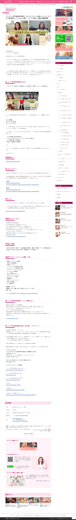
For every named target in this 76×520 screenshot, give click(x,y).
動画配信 (59, 194)
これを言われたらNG (64, 144)
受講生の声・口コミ (40, 1)
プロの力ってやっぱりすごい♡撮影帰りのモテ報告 (66, 227)
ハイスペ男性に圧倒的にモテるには (64, 103)
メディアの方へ (60, 177)
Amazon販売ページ (10, 353)
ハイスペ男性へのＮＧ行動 (63, 142)
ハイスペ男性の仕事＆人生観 (65, 135)
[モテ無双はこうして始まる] (57, 234)
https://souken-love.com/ (13, 318)
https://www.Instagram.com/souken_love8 (14, 389)
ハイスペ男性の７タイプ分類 (64, 98)
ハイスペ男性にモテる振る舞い (65, 119)
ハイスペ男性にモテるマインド (65, 107)
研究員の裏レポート (62, 161)
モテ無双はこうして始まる (65, 233)
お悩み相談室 (61, 164)
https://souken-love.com (11, 375)
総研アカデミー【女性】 (62, 188)
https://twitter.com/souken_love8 (12, 384)
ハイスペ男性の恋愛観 (64, 132)
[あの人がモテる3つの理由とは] (57, 221)
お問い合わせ (67, 1)
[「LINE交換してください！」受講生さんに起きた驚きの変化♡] (57, 207)
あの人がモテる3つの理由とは (66, 220)
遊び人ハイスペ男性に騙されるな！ (64, 155)
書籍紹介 (59, 197)
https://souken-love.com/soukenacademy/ (17, 236)
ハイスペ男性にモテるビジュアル (65, 111)
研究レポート (27, 1)
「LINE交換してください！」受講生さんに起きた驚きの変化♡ (66, 207)
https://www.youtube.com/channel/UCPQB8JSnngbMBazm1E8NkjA (20, 394)
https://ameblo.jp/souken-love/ (12, 380)
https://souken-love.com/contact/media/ (28, 293)
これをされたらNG (63, 147)
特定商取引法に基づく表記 (14, 518)
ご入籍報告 (60, 77)
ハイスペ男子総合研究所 (59, 518)
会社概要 (7, 518)
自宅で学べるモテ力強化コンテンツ (64, 191)
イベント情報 (59, 68)
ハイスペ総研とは (21, 1)
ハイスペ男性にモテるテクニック (65, 126)
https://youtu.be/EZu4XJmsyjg (12, 161)
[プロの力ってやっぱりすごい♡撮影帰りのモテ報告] (57, 227)
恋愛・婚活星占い (62, 174)
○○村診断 (60, 151)
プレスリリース (54, 1)
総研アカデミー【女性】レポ (64, 168)
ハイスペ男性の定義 (62, 95)
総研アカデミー (33, 1)
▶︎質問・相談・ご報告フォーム (43, 480)
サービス (45, 1)
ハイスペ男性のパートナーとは (64, 158)
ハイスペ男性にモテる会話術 (65, 114)
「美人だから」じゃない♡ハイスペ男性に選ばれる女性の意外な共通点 (66, 214)
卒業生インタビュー (62, 80)
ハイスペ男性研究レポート (63, 130)
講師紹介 (60, 92)
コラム (49, 1)
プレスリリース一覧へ (28, 433)
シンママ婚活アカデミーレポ (64, 171)
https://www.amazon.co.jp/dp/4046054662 (15, 211)
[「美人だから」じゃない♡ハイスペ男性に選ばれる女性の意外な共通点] (57, 214)
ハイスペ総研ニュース (62, 89)
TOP (11, 515)
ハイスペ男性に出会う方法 (65, 122)
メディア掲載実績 (60, 1)
